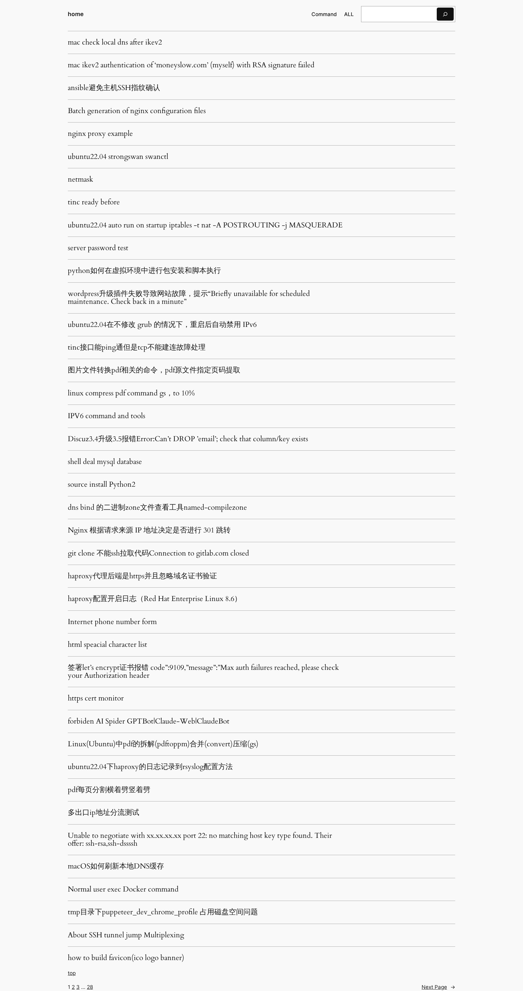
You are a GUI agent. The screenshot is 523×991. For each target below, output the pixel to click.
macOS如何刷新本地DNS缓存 (116, 866)
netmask (80, 179)
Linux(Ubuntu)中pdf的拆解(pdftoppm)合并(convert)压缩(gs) (163, 744)
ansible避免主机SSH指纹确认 (114, 88)
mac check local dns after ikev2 (115, 42)
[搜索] (445, 14)
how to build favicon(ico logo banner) (126, 958)
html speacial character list (107, 645)
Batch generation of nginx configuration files (137, 111)
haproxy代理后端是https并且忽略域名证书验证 (142, 576)
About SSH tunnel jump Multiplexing (126, 935)
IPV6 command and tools (106, 416)
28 (90, 987)
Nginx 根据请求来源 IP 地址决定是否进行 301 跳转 (149, 530)
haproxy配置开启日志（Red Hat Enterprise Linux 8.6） (155, 599)
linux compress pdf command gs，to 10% (131, 393)
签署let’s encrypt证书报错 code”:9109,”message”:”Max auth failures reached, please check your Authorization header (203, 672)
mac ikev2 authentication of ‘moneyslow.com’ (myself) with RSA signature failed (191, 65)
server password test (98, 248)
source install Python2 (101, 485)
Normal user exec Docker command (123, 889)
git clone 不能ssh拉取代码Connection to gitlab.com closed (158, 553)
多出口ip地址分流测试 (103, 813)
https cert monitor (96, 698)
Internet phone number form (112, 622)
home (76, 14)
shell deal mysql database (105, 462)
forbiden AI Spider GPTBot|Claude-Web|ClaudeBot (148, 721)
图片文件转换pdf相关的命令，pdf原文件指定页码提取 (154, 370)
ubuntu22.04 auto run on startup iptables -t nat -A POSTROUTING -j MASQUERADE (205, 225)
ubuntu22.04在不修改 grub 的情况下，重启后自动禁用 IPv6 (162, 325)
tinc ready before (94, 202)
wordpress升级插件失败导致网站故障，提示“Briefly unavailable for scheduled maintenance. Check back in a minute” (189, 298)
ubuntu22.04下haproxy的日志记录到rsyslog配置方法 (150, 767)
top (72, 973)
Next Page (438, 987)
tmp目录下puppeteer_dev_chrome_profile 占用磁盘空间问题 (163, 912)
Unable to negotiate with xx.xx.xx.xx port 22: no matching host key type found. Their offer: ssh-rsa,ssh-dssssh (200, 840)
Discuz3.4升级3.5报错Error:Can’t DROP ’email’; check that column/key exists (188, 439)
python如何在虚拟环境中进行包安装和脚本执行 (144, 271)
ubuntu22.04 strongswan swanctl (118, 157)
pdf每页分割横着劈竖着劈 (109, 790)
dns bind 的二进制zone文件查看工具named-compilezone (157, 508)
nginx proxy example (100, 134)
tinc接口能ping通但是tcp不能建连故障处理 (137, 347)
